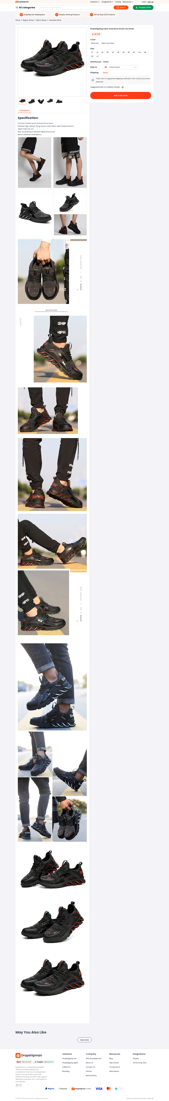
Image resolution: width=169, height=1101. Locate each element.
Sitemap (150, 1098)
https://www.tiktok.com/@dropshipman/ (17, 1085)
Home (18, 20)
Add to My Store (121, 95)
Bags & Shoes (28, 20)
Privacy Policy (141, 1098)
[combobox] (117, 67)
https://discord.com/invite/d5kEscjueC (20, 1085)
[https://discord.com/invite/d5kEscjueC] (20, 1085)
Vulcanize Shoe (55, 20)
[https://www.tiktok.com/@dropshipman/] (17, 1085)
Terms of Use (131, 1098)
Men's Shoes (41, 20)
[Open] (135, 67)
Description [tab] (25, 110)
